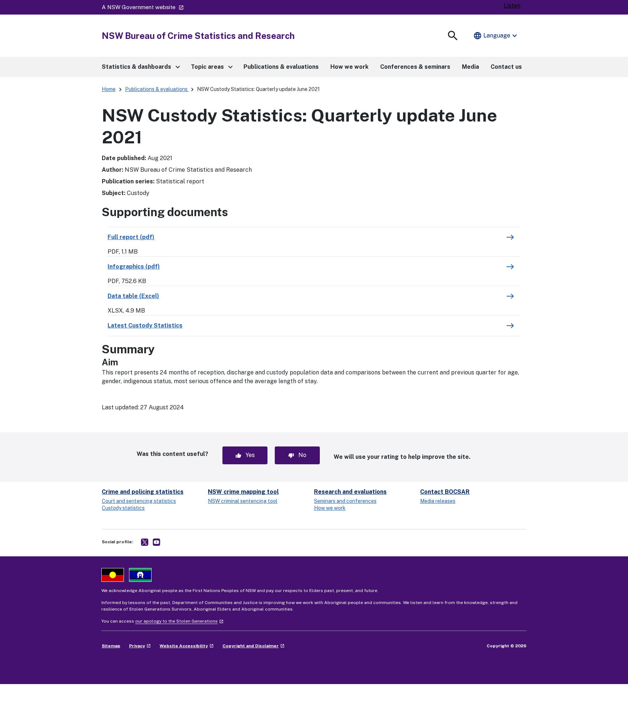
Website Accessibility (187, 645)
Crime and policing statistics (143, 491)
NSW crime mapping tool (243, 491)
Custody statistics (123, 508)
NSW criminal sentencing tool (242, 501)
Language (496, 35)
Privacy (140, 645)
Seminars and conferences (345, 501)
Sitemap (111, 645)
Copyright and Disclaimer (253, 645)
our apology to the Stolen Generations (179, 621)
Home (109, 89)
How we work (330, 508)
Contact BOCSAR (445, 491)
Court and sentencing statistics (139, 501)
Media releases (437, 501)
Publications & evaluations (157, 89)
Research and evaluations (350, 491)
